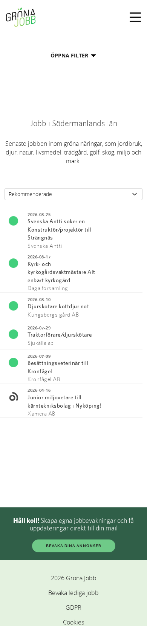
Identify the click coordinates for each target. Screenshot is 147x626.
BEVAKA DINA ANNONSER (73, 546)
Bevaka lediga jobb (73, 593)
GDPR (73, 607)
